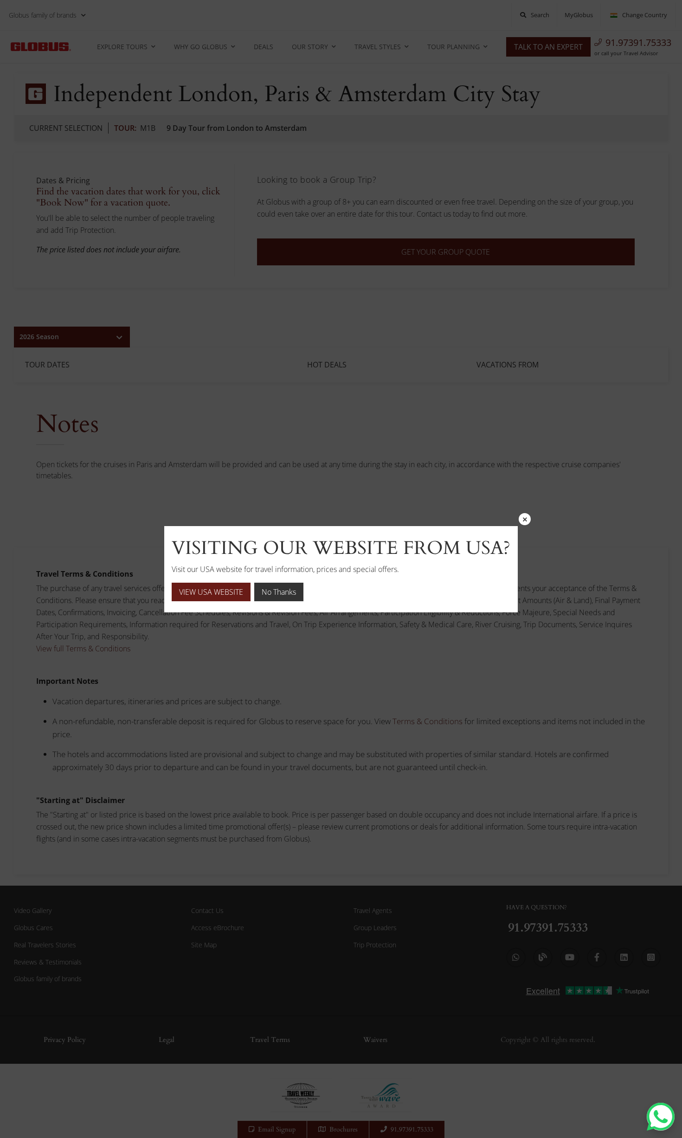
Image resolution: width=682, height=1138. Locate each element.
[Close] (525, 519)
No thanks (279, 592)
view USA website (211, 592)
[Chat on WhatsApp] (661, 1117)
